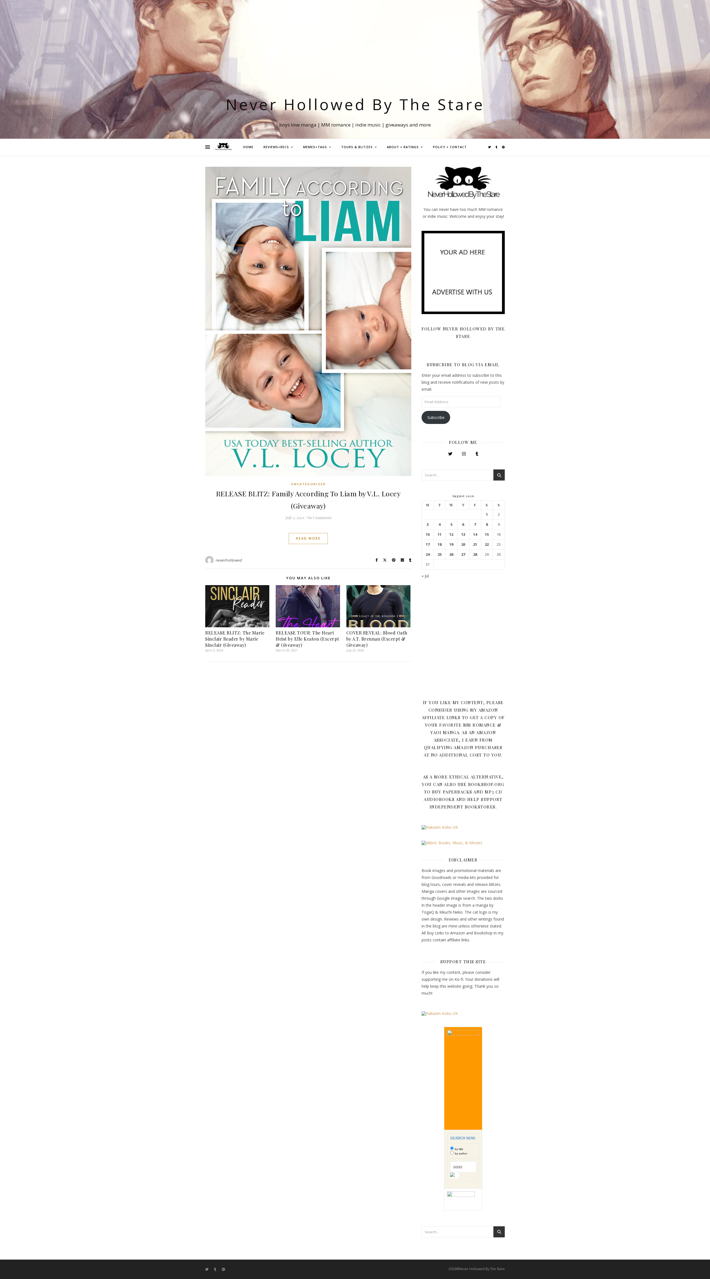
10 (428, 534)
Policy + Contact (450, 147)
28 (475, 554)
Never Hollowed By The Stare (355, 104)
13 (463, 534)
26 (451, 554)
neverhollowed (228, 560)
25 (440, 554)
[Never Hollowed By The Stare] (223, 147)
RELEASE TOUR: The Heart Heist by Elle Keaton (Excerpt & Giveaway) (307, 639)
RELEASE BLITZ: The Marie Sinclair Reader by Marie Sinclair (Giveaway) (234, 639)
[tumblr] (497, 147)
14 (475, 534)
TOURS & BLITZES (357, 147)
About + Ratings (403, 147)
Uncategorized (308, 484)
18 (440, 544)
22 (487, 544)
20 (463, 544)
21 (475, 544)
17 (428, 544)
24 (428, 554)
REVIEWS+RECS (276, 147)
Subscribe (436, 417)
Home (248, 147)
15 (487, 534)
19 (451, 544)
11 (440, 534)
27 (463, 554)
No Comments (319, 517)
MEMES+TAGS (315, 147)
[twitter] (490, 147)
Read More (308, 538)
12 (451, 534)
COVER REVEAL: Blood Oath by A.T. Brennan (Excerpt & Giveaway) (376, 639)
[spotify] (503, 147)
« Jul (425, 575)
